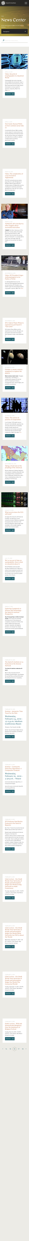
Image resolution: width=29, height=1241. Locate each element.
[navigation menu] (26, 3)
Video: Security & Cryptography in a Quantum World (14, 76)
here (9, 90)
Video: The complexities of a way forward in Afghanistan (14, 175)
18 (23, 1049)
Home (2, 16)
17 (18, 1049)
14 (6, 1049)
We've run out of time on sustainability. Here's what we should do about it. (14, 562)
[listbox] (14, 31)
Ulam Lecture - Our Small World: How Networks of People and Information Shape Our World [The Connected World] (13, 980)
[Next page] (26, 1049)
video (22, 288)
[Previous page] (3, 1049)
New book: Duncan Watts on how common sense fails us (14, 126)
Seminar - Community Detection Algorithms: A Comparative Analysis (13, 768)
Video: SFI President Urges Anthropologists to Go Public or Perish (14, 277)
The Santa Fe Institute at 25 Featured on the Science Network (14, 664)
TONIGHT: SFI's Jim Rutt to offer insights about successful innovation (14, 225)
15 (10, 1049)
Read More (8, 93)
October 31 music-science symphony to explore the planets (13, 371)
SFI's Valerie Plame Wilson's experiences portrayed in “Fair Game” (14, 325)
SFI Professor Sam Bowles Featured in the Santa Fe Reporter (13, 823)
